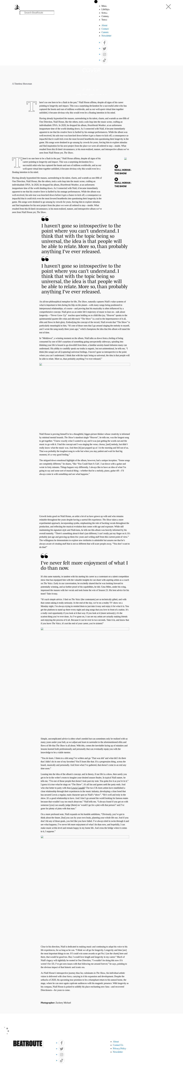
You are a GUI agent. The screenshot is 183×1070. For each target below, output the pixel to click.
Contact (105, 29)
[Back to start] (16, 5)
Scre (104, 13)
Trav (104, 19)
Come (105, 16)
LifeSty (106, 9)
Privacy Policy (119, 1048)
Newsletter (106, 35)
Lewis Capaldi (77, 788)
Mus (104, 6)
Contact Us (118, 1045)
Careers (105, 32)
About (104, 25)
